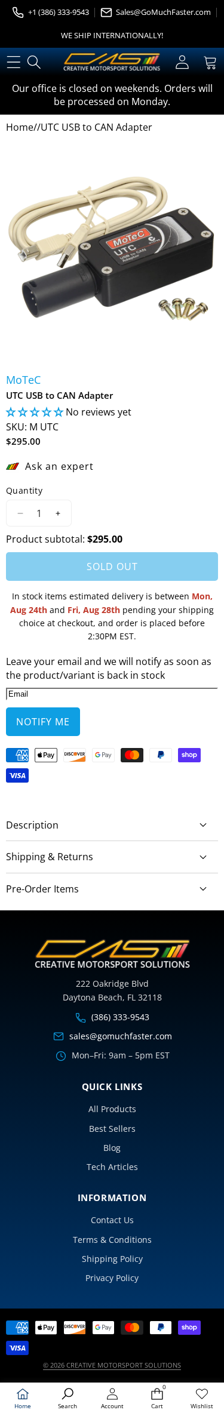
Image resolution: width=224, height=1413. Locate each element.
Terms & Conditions (112, 1239)
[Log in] (181, 61)
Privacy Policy (112, 1277)
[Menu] (13, 61)
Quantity (24, 490)
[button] (210, 61)
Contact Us (112, 1220)
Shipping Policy (112, 1258)
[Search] (34, 61)
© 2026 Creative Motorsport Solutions (112, 1364)
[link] (201, 1399)
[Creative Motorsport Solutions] (112, 62)
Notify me (43, 721)
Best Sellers (112, 1128)
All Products (112, 1109)
